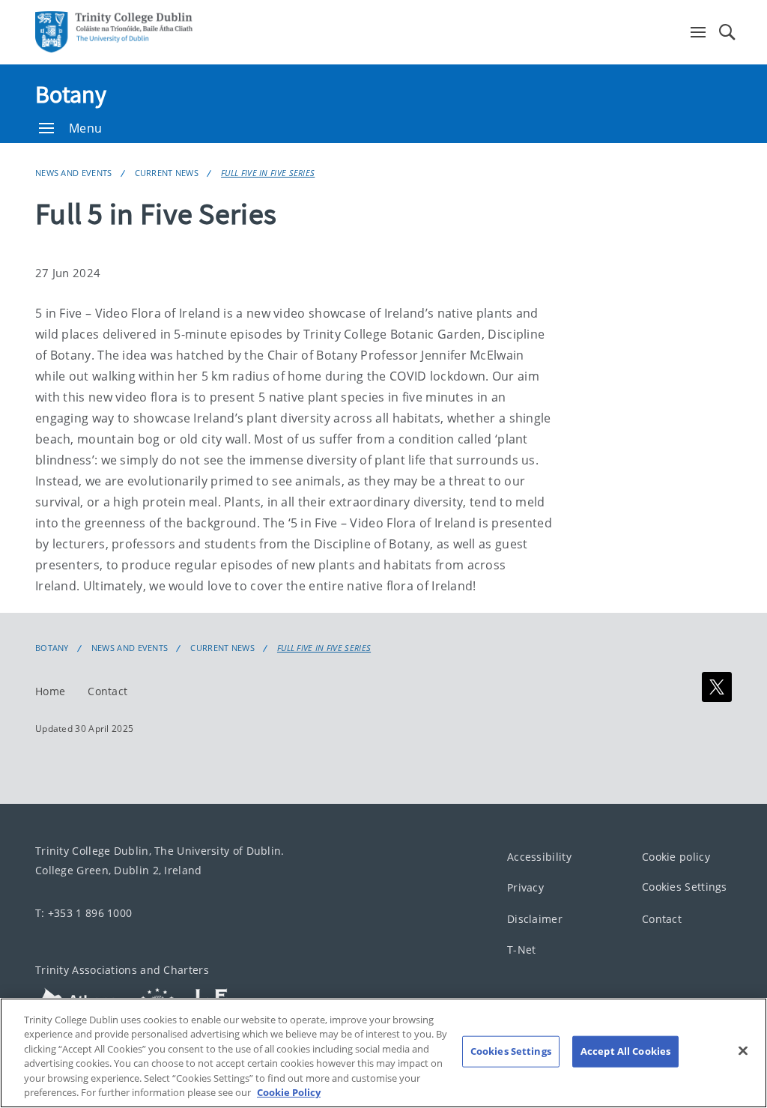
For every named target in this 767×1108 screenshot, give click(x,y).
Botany (71, 94)
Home (50, 691)
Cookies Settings (684, 887)
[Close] (743, 1051)
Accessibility (539, 857)
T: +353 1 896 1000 (83, 913)
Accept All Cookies (625, 1051)
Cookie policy (676, 857)
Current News (167, 172)
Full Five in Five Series (268, 172)
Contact (107, 691)
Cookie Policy (289, 1092)
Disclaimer (535, 919)
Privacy (525, 887)
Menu (85, 128)
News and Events (73, 172)
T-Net (521, 949)
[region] (383, 1053)
